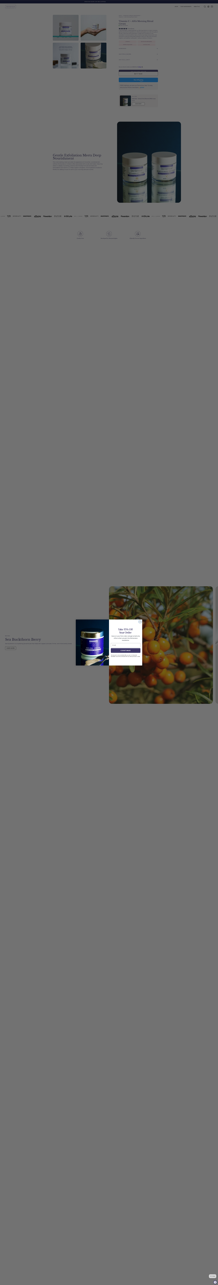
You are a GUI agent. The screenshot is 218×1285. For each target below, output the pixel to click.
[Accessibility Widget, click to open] (215, 1282)
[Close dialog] (140, 621)
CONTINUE (126, 650)
